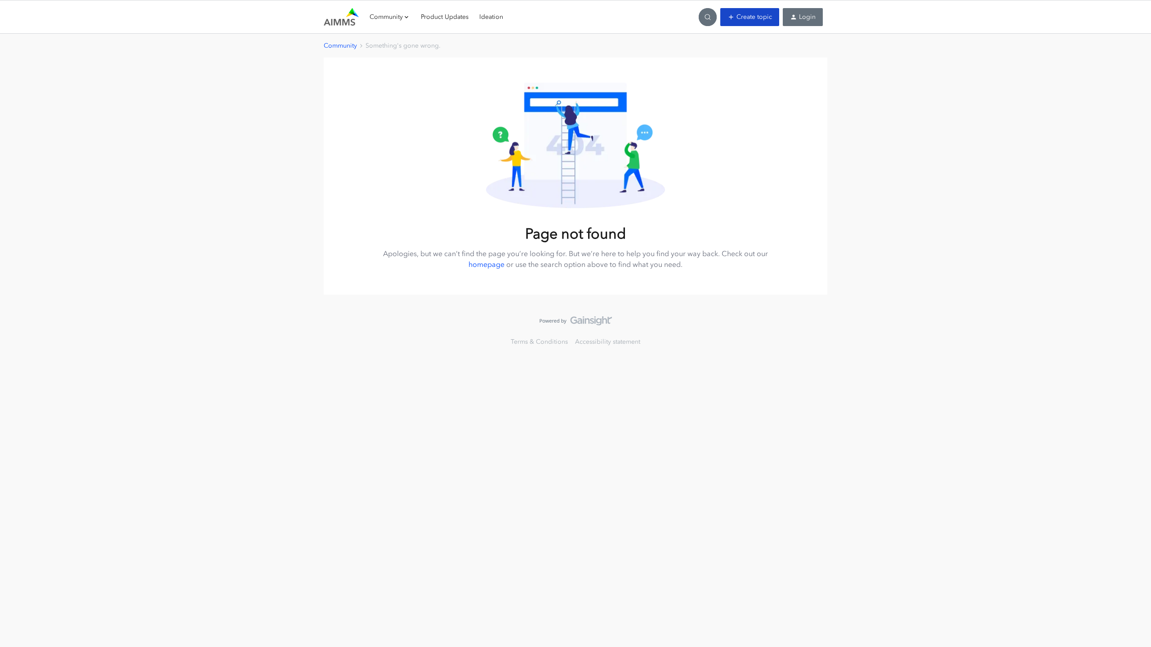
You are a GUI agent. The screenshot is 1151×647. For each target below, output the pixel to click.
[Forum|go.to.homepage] (341, 17)
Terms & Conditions (539, 342)
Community (340, 45)
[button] (749, 17)
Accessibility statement (607, 342)
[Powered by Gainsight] (576, 323)
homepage (486, 264)
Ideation (491, 17)
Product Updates (444, 17)
